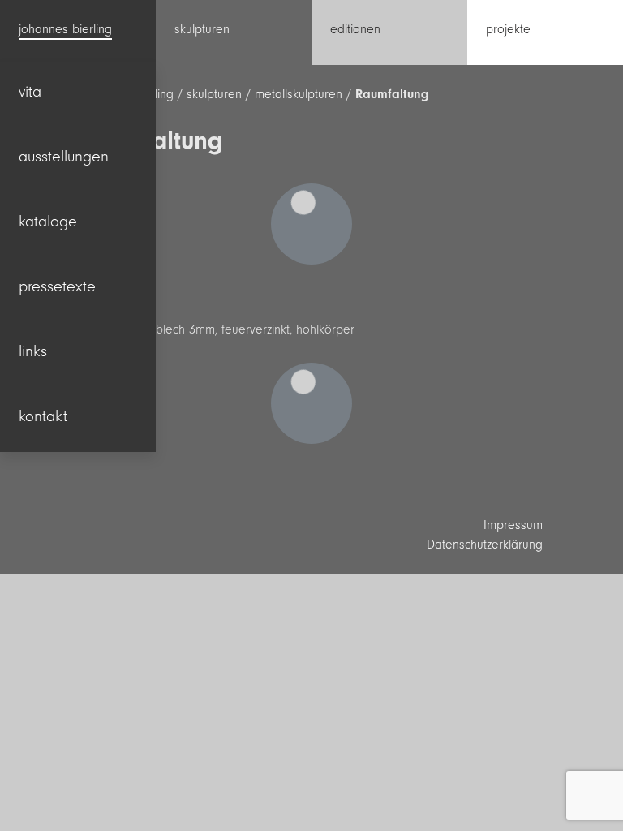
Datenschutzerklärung (485, 544)
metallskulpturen (298, 94)
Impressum (513, 525)
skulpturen (214, 94)
